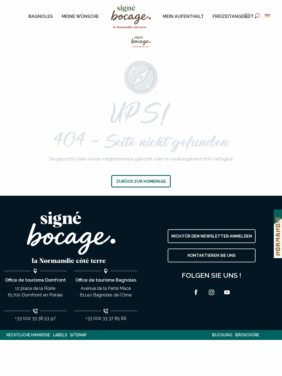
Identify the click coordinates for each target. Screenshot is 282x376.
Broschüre (247, 335)
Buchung (222, 335)
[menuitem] (40, 16)
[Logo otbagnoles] (70, 237)
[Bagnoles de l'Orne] (141, 41)
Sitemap (78, 335)
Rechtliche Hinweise (28, 335)
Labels (60, 335)
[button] (257, 16)
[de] (268, 15)
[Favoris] (247, 16)
